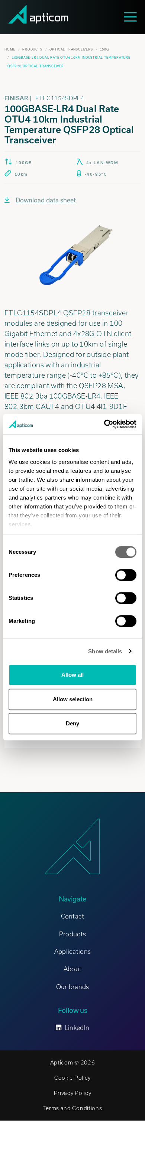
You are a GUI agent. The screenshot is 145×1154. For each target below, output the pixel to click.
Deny (72, 723)
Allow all (72, 675)
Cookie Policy (72, 1078)
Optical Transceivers (71, 49)
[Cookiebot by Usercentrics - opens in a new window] (104, 424)
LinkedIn (77, 1027)
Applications (72, 951)
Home (9, 49)
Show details (105, 651)
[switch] (125, 575)
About (72, 969)
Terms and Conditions (72, 1108)
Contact (72, 916)
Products (32, 49)
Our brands (72, 987)
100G (104, 49)
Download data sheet (46, 200)
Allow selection (73, 699)
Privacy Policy (72, 1093)
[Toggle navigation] (132, 17)
